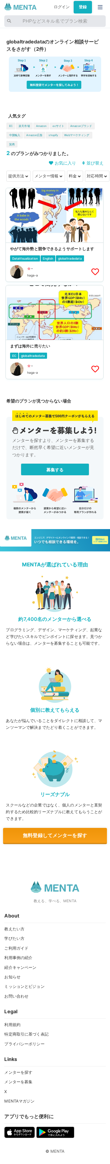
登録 (83, 7)
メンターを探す (18, 1072)
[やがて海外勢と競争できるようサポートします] (54, 235)
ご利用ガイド (16, 948)
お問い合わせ (16, 996)
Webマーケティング (76, 135)
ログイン (62, 7)
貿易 (12, 144)
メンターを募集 (18, 1081)
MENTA (57, 1151)
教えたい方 (14, 928)
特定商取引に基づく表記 (26, 1034)
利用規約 (12, 1024)
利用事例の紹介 (18, 957)
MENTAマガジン (19, 1101)
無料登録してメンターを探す (55, 835)
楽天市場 (24, 126)
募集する (55, 469)
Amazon (41, 126)
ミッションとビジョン (24, 986)
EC (11, 126)
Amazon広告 (34, 135)
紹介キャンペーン (20, 967)
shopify (53, 135)
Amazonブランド (81, 126)
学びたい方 (14, 938)
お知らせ (12, 976)
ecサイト (58, 126)
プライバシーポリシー (24, 1043)
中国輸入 (14, 135)
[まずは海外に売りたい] (54, 332)
